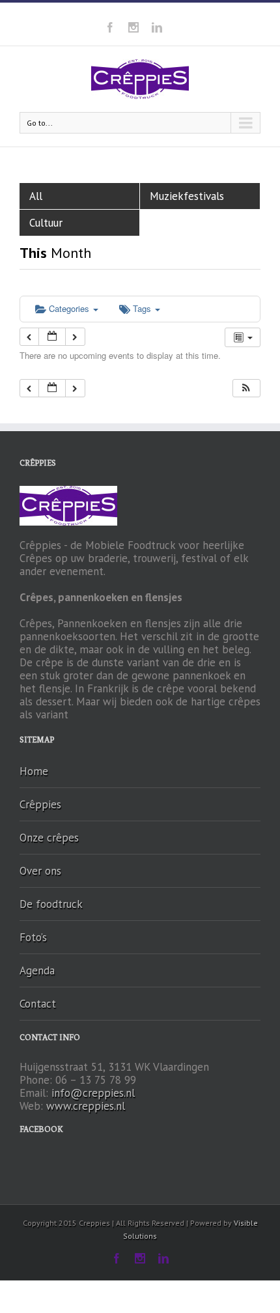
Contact (38, 1003)
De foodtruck (51, 904)
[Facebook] (110, 27)
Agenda (37, 970)
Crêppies (40, 804)
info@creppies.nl (93, 1093)
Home (34, 771)
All (35, 196)
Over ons (40, 871)
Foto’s (33, 937)
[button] (246, 388)
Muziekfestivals (187, 196)
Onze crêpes (49, 837)
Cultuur (46, 223)
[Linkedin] (157, 27)
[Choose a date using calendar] (52, 337)
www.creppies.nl (85, 1106)
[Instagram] (133, 27)
